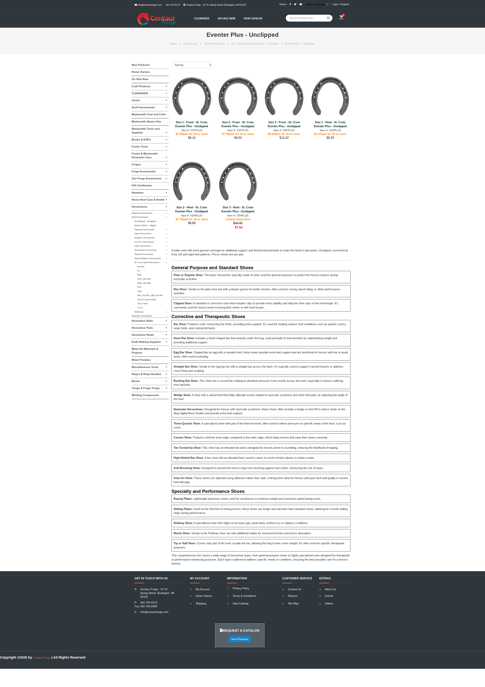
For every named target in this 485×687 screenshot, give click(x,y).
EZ (138, 271)
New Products (141, 64)
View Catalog (253, 18)
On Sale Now (226, 18)
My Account (203, 589)
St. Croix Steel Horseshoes (247, 43)
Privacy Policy (241, 588)
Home (173, 43)
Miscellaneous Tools (149, 367)
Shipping (201, 603)
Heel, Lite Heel (144, 279)
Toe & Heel (142, 303)
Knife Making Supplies (149, 341)
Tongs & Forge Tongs (149, 388)
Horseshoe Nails (149, 320)
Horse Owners (141, 71)
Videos (282, 4)
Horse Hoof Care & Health (149, 199)
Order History (204, 595)
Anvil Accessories (149, 107)
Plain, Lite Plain (144, 283)
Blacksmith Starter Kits (146, 121)
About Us (330, 589)
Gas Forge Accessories (149, 178)
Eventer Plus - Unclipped (299, 43)
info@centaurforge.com (149, 5)
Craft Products (149, 86)
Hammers (149, 192)
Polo (139, 287)
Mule (139, 275)
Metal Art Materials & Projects (145, 350)
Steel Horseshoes (214, 43)
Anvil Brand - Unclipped (145, 221)
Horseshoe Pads (149, 327)
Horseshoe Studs (149, 334)
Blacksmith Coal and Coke (149, 114)
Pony (139, 291)
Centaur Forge (42, 657)
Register (344, 4)
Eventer (274, 43)
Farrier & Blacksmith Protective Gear (149, 155)
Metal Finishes (141, 359)
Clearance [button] (201, 18)
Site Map (293, 603)
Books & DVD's (149, 139)
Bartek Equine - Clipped (145, 225)
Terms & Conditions (244, 595)
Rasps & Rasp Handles (149, 374)
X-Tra (140, 308)
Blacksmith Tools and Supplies (149, 130)
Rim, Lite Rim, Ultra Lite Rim (150, 295)
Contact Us (294, 589)
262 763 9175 (172, 5)
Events (329, 595)
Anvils (149, 100)
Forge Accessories (149, 171)
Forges (149, 164)
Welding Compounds (145, 395)
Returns (292, 595)
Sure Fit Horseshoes (146, 299)
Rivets (149, 381)
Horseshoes (191, 43)
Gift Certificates (142, 185)
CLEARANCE (149, 93)
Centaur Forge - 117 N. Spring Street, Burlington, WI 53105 (215, 5)
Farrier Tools (149, 146)
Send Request (239, 639)
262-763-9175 (148, 602)
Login (335, 4)
